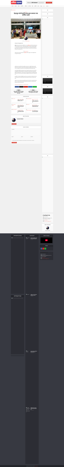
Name (13, 136)
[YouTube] (43, 248)
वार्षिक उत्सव (29, 45)
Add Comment (32, 352)
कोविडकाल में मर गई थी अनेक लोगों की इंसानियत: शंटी (34, 408)
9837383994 (43, 257)
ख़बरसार (26, 12)
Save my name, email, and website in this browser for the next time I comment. (23, 140)
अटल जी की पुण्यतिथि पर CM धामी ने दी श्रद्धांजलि (35, 111)
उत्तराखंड (20, 99)
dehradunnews (26, 84)
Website (32, 136)
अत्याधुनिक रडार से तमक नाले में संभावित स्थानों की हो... (21, 112)
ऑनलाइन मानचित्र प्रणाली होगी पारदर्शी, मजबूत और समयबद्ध (21, 106)
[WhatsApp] (45, 248)
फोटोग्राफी (25, 52)
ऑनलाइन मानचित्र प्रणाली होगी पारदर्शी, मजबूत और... (34, 238)
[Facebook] (41, 248)
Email (22, 136)
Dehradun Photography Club (19, 84)
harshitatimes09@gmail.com (47, 221)
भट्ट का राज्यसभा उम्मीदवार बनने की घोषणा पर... (34, 351)
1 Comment (32, 239)
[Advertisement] (26, 60)
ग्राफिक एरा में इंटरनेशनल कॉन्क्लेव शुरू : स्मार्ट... (21, 100)
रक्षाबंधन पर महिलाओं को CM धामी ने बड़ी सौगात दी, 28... (35, 101)
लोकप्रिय (22, 99)
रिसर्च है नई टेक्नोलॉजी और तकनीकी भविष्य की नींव (35, 106)
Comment (13, 129)
